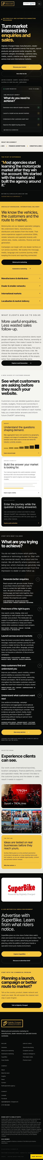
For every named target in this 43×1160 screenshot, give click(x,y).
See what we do (21, 73)
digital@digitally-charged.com (9, 1101)
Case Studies (5, 1060)
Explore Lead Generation (21, 363)
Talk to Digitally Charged (21, 1005)
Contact (3, 1082)
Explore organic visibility (21, 492)
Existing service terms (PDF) (16, 1156)
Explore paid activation (21, 523)
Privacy (3, 1156)
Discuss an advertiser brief (21, 960)
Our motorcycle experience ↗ (11, 196)
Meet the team (5, 1073)
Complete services (28, 1050)
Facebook (4, 1098)
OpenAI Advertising (28, 1047)
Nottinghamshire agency (8, 1085)
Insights (3, 1076)
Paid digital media (28, 1057)
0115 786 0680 (5, 1105)
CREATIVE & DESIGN (22, 146)
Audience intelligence (29, 1053)
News (3, 1079)
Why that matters (10, 865)
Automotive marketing (21, 268)
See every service (21, 732)
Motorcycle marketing (21, 262)
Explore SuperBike (21, 954)
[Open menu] (39, 3)
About (3, 1070)
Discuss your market (21, 67)
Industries (4, 1047)
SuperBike (4, 1057)
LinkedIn (3, 1095)
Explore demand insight (21, 453)
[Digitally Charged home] (7, 3)
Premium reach (27, 1060)
